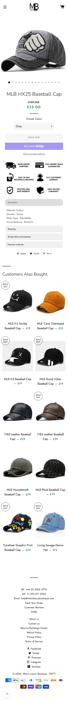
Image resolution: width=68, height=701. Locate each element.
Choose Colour (34, 119)
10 (39, 82)
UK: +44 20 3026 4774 (34, 589)
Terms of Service (34, 641)
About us (34, 619)
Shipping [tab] (12, 229)
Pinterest (36, 657)
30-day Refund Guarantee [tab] (19, 236)
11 (42, 82)
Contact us (34, 623)
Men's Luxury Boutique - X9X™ (39, 674)
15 (55, 82)
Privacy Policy (34, 637)
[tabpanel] (34, 216)
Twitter (35, 653)
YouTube (35, 666)
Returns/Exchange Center (34, 628)
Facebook (35, 649)
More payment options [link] (34, 153)
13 (49, 82)
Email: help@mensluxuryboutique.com (34, 598)
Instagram (35, 662)
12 (45, 82)
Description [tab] (13, 202)
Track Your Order (34, 603)
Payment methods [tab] (15, 244)
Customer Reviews (34, 607)
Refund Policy (34, 632)
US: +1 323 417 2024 (34, 594)
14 (52, 82)
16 (58, 82)
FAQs (34, 612)
